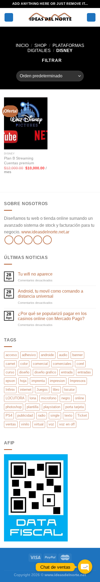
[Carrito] (91, 17)
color (24, 364)
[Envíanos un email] (37, 240)
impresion (57, 381)
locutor (69, 390)
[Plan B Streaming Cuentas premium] (25, 123)
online (79, 398)
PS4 (9, 415)
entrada (67, 372)
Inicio (22, 45)
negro (65, 398)
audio (63, 355)
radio (41, 415)
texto (68, 415)
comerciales (62, 364)
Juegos (42, 390)
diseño (24, 372)
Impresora (77, 381)
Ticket (82, 415)
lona (33, 398)
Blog (50, 567)
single (54, 415)
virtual (38, 424)
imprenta (38, 381)
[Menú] (9, 17)
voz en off (67, 424)
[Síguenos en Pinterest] (47, 240)
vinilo (25, 424)
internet (25, 390)
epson (10, 381)
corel (80, 364)
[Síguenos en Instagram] (18, 240)
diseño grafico (45, 372)
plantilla (32, 407)
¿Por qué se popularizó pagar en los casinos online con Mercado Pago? (52, 316)
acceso (11, 355)
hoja (23, 381)
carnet (10, 364)
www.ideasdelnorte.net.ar (45, 232)
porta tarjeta (74, 407)
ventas (11, 424)
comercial (40, 364)
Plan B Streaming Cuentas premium (19, 160)
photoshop (14, 407)
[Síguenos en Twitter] (28, 240)
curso (10, 372)
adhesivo (29, 355)
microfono (48, 398)
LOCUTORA (15, 398)
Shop (40, 45)
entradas (84, 372)
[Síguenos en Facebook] (9, 240)
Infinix (10, 390)
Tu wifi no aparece (35, 274)
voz (51, 424)
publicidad (25, 415)
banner (77, 355)
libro (56, 390)
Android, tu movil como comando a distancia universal (50, 293)
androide (47, 355)
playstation (51, 407)
